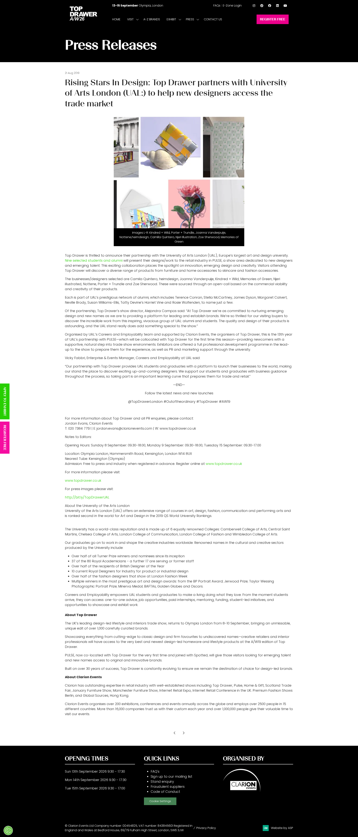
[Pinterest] (261, 5)
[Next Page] (183, 733)
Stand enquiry (162, 781)
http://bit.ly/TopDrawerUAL (87, 497)
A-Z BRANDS (151, 19)
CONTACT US (213, 19)
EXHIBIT (171, 19)
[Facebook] (269, 5)
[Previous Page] (174, 733)
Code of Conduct (165, 791)
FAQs (216, 5)
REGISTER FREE (5, 437)
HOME (116, 19)
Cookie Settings (160, 801)
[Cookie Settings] (8, 830)
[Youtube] (285, 5)
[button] (273, 19)
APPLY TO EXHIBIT (5, 401)
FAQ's (155, 771)
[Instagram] (254, 5)
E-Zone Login (232, 5)
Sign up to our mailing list (171, 776)
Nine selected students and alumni (94, 260)
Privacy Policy (206, 828)
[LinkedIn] (277, 5)
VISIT (130, 19)
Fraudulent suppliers (168, 786)
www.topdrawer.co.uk (224, 463)
